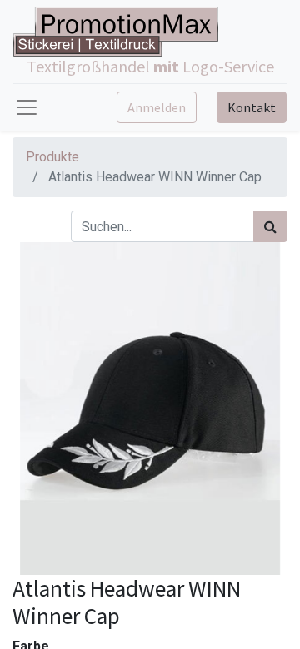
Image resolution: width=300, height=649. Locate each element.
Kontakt (252, 107)
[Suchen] (270, 226)
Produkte (52, 157)
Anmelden (157, 107)
